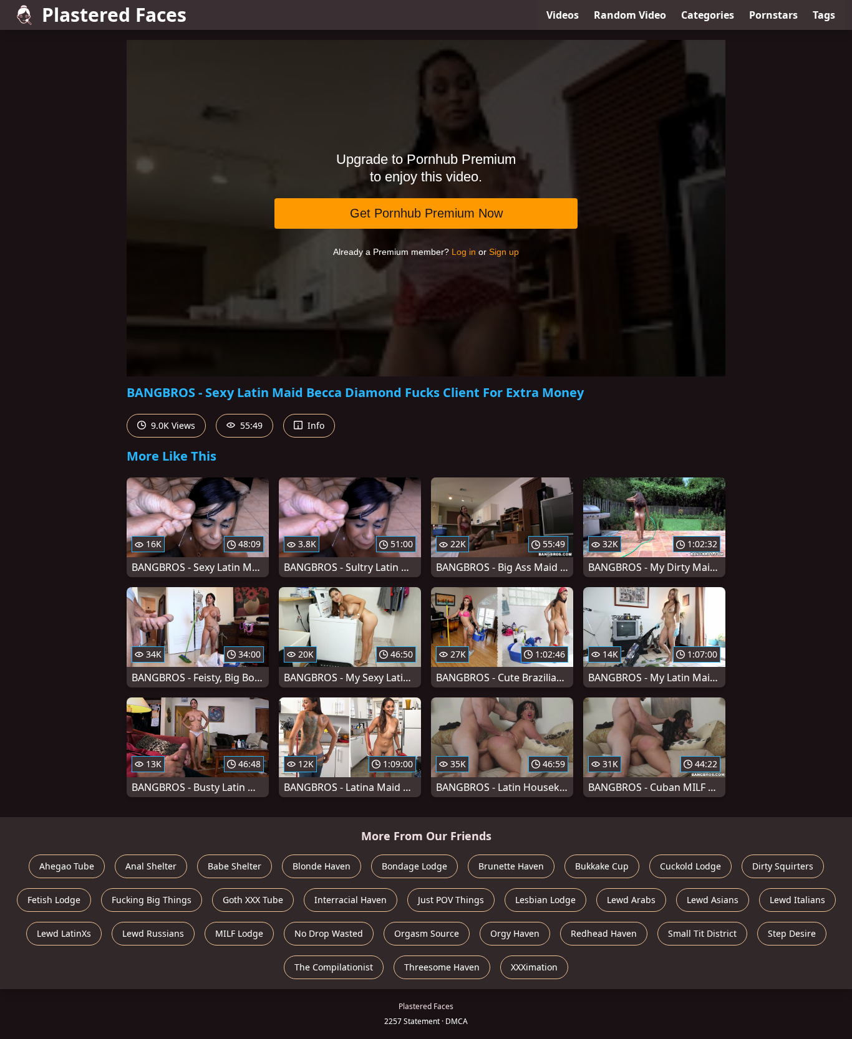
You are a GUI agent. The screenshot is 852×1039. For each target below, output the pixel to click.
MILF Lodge (239, 933)
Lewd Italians (797, 900)
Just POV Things (451, 900)
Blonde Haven (322, 866)
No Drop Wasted (328, 933)
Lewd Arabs (631, 900)
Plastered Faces (114, 14)
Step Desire (792, 933)
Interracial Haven (350, 900)
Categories (707, 15)
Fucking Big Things (151, 900)
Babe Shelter (234, 866)
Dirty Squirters (782, 866)
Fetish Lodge (53, 900)
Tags (824, 15)
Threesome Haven (442, 967)
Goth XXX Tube (253, 900)
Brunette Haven (511, 866)
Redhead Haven (604, 933)
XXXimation (534, 967)
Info (314, 425)
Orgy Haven (515, 933)
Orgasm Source (426, 933)
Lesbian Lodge (545, 900)
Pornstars (773, 15)
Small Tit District (702, 933)
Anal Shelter (151, 866)
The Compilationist (333, 967)
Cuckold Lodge (690, 866)
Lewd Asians (712, 900)
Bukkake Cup (602, 866)
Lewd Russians (153, 933)
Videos (562, 15)
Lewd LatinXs (64, 933)
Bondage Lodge (414, 866)
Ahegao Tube (66, 866)
